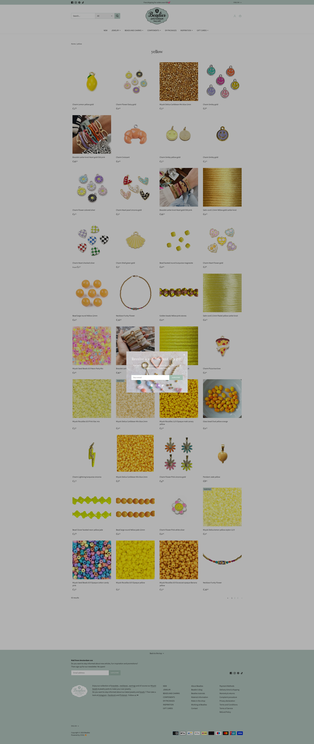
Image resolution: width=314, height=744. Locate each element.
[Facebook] (152, 385)
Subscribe (176, 377)
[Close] (184, 355)
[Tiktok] (163, 385)
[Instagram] (155, 385)
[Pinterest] (159, 385)
